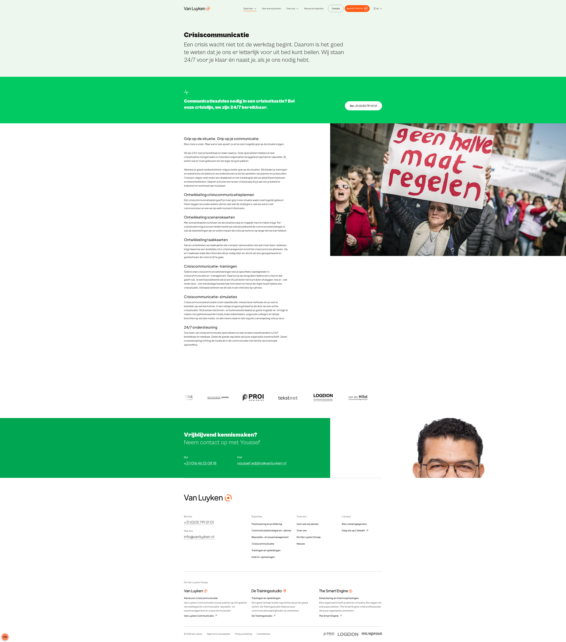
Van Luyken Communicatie (199, 615)
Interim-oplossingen (263, 557)
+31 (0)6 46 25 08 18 (200, 463)
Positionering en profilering (267, 523)
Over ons (290, 8)
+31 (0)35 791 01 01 (199, 522)
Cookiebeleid (263, 634)
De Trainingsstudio (262, 615)
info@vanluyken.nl (199, 537)
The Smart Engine (329, 615)
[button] (376, 8)
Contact (336, 8)
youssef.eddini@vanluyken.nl (261, 463)
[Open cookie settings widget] (5, 637)
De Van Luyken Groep (309, 537)
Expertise (248, 8)
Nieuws (301, 543)
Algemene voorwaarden (218, 634)
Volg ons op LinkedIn (353, 530)
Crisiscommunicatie (263, 543)
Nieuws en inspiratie (314, 8)
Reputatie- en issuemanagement (270, 537)
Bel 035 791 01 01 (355, 8)
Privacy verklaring (243, 634)
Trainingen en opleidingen (266, 550)
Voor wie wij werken (271, 8)
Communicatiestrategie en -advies (271, 530)
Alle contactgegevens (354, 523)
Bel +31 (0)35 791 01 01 (363, 105)
